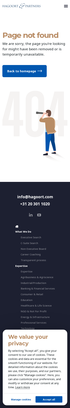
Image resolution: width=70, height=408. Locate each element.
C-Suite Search (29, 243)
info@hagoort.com (35, 196)
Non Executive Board (33, 248)
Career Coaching (31, 254)
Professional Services (33, 322)
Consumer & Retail (32, 294)
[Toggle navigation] (66, 6)
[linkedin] (31, 215)
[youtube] (39, 215)
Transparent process (33, 260)
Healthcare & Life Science (36, 305)
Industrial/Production (33, 283)
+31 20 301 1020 (35, 204)
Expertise (26, 271)
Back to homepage (21, 71)
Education (26, 300)
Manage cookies (21, 399)
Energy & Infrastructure (35, 317)
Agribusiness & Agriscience (37, 277)
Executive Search (31, 237)
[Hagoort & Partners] (32, 6)
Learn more (22, 387)
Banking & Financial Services (38, 288)
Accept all (49, 399)
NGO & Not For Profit (34, 311)
